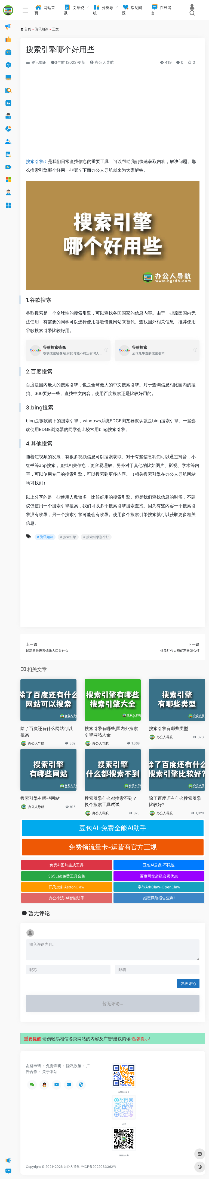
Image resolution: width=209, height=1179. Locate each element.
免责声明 (53, 1065)
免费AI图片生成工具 (67, 865)
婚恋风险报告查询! (159, 897)
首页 (27, 29)
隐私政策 (73, 1065)
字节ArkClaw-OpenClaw (159, 887)
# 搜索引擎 (68, 537)
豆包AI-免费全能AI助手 (112, 828)
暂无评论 (39, 913)
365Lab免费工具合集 (66, 876)
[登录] (192, 7)
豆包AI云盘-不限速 (159, 865)
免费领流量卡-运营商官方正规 (113, 847)
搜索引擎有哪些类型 (168, 728)
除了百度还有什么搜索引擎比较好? (175, 801)
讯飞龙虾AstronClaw (66, 887)
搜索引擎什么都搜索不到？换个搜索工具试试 (111, 801)
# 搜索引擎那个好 (96, 537)
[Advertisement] (112, 117)
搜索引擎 (34, 161)
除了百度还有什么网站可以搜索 (46, 731)
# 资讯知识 (45, 537)
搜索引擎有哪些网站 (40, 798)
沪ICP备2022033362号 (98, 1167)
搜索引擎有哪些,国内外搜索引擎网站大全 (111, 731)
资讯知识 (41, 29)
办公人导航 (104, 62)
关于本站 (49, 1071)
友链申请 (33, 1065)
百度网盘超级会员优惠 (159, 876)
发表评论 (188, 983)
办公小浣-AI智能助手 (66, 897)
